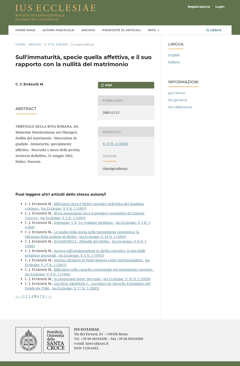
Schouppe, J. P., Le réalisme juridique (84, 222)
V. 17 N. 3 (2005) (55, 44)
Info (152, 30)
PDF (108, 85)
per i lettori (176, 93)
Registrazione (199, 6)
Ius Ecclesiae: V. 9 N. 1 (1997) (63, 208)
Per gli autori (177, 100)
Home (20, 44)
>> (50, 296)
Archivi (88, 30)
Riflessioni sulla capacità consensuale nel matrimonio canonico (103, 269)
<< (17, 296)
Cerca (215, 30)
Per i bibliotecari (180, 107)
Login (220, 6)
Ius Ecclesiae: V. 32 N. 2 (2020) (126, 279)
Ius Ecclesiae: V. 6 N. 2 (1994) (47, 274)
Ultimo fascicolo (58, 30)
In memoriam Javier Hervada (77, 279)
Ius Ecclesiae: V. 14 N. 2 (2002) (102, 236)
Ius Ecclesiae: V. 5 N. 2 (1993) (63, 218)
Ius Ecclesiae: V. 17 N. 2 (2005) (75, 288)
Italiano (174, 62)
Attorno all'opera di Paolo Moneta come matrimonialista (98, 260)
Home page (25, 30)
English (174, 55)
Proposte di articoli (121, 30)
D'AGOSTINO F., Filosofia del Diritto (82, 241)
